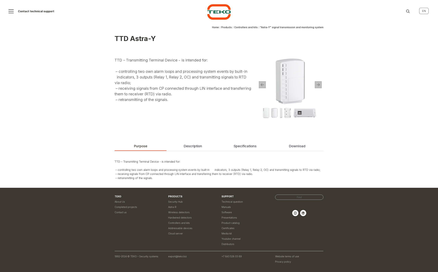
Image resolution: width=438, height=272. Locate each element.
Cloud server (175, 233)
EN (424, 11)
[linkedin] (303, 215)
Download (297, 146)
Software (227, 212)
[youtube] (295, 215)
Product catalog (231, 222)
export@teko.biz (177, 256)
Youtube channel (231, 238)
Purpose (140, 146)
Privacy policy (283, 261)
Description (193, 146)
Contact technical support (36, 11)
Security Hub (175, 201)
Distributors (228, 244)
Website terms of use (287, 256)
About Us (120, 201)
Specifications (245, 146)
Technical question (232, 201)
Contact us (121, 212)
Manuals (226, 207)
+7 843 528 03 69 (232, 256)
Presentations (229, 217)
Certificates (228, 228)
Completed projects (126, 207)
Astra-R (172, 207)
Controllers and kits (179, 222)
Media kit (227, 233)
